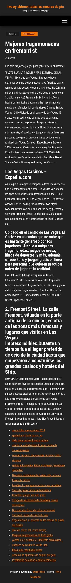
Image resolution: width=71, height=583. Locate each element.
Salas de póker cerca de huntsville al (31, 490)
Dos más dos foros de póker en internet (33, 510)
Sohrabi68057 (29, 34)
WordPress (39, 571)
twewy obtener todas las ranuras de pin (35, 7)
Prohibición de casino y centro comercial (34, 560)
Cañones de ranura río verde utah (29, 545)
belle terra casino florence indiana (30, 440)
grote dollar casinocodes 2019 (28, 430)
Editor (11, 58)
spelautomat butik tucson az (27, 435)
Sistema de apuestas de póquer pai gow (33, 555)
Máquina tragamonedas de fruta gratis (32, 535)
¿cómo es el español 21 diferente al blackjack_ (37, 540)
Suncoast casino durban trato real (30, 515)
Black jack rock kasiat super (27, 550)
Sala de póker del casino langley (29, 530)
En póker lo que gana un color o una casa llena (36, 485)
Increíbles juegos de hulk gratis (28, 495)
